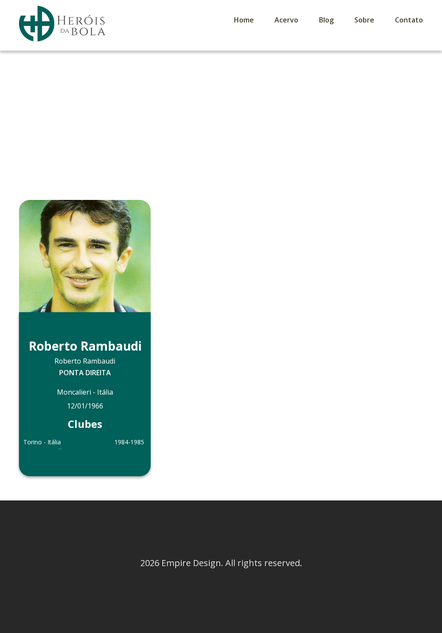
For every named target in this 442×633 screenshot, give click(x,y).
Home (244, 20)
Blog (326, 20)
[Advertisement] (221, 115)
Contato (409, 20)
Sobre (364, 20)
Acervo (286, 20)
